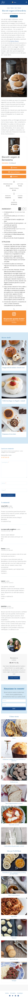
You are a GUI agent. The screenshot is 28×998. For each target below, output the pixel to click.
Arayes (14, 738)
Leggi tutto (14, 677)
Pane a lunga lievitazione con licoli (14, 803)
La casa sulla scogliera (8, 529)
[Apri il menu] (26, 2)
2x (22, 208)
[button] (2, 163)
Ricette (12, 7)
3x (24, 208)
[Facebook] (10, 996)
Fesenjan (14, 980)
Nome (4, 483)
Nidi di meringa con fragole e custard (13, 401)
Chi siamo (13, 993)
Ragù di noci (14, 916)
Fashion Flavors (14, 41)
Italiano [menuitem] (15, 2)
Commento (5, 462)
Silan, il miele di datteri (14, 895)
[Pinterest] (15, 996)
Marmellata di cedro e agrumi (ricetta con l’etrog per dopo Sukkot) (14, 873)
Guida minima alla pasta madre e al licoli (14, 846)
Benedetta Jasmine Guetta (9, 13)
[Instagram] (18, 996)
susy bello (4, 506)
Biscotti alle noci (14, 959)
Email (4, 490)
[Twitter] (12, 996)
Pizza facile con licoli (14, 825)
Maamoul (14, 938)
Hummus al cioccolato (9, 434)
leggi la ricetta (14, 16)
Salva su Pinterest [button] (15, 172)
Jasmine (4, 606)
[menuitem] (14, 2)
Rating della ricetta (6, 455)
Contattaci (20, 993)
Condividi (15, 176)
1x (19, 208)
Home (8, 7)
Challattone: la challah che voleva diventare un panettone (14, 760)
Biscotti (19, 7)
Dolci (16, 7)
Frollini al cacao (14, 782)
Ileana (3, 549)
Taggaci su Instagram (9, 320)
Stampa (15, 167)
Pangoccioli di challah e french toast (13, 367)
